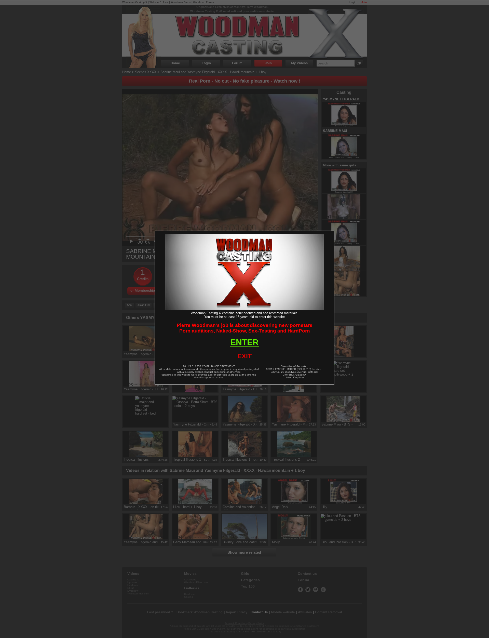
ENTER (244, 342)
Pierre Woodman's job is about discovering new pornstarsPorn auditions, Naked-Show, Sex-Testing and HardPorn (245, 328)
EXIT (244, 356)
